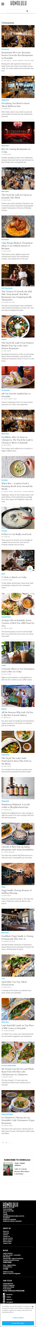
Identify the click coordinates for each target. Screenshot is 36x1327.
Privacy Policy (7, 1241)
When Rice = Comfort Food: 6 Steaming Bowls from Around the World (17, 486)
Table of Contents (20, 1169)
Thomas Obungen (17, 60)
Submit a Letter (8, 1238)
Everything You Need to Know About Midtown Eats (16, 105)
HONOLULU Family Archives (12, 1221)
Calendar (6, 1218)
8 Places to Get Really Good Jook (16, 534)
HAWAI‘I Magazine (9, 1285)
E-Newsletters (7, 1267)
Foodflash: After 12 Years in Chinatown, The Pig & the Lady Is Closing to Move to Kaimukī (17, 440)
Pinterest (9, 1299)
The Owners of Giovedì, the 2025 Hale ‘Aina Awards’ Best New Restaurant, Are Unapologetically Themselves (17, 296)
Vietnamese (5, 239)
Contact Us (6, 1236)
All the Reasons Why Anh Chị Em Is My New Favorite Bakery (17, 714)
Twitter (8, 1297)
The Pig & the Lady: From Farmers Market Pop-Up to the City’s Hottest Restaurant (18, 345)
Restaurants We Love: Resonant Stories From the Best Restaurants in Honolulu (17, 55)
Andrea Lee (7, 108)
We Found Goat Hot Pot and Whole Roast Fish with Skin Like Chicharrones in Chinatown (18, 1071)
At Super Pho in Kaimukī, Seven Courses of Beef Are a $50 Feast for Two (18, 623)
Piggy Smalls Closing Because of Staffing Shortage (17, 892)
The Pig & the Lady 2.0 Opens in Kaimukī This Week (17, 196)
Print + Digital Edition (9, 1265)
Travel (5, 1214)
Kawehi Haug (8, 809)
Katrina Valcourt (9, 302)
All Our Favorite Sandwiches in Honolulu (16, 395)
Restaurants (5, 49)
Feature (4, 339)
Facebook (9, 1294)
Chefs (3, 574)
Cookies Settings (18, 1317)
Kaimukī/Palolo (6, 617)
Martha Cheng (8, 491)
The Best (4, 531)
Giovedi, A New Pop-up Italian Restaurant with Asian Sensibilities (18, 848)
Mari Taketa (7, 60)
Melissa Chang (29, 60)
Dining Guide (5, 100)
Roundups (5, 480)
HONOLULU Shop (8, 1272)
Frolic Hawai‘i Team (10, 399)
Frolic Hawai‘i (7, 1289)
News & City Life (8, 1207)
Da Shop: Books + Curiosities (12, 1255)
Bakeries (4, 709)
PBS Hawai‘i (6, 1257)
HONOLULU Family (8, 1287)
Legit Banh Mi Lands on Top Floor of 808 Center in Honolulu (18, 1027)
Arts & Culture (8, 1211)
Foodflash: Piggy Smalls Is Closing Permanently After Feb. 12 (17, 937)
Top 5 (3, 978)
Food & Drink (7, 1209)
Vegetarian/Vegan (7, 1114)
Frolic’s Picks (5, 755)
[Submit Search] (27, 11)
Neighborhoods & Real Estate (13, 1216)
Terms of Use (7, 1243)
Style (5, 1213)
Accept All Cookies (18, 1323)
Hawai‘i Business (8, 1283)
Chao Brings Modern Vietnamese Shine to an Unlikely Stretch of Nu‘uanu (17, 245)
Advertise (6, 1233)
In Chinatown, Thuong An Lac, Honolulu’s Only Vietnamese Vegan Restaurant (18, 1120)
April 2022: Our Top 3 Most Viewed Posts (14, 983)
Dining (3, 887)
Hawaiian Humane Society (11, 1260)
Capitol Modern (7, 1253)
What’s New (5, 146)
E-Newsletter (18, 1174)
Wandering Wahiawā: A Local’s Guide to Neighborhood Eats (16, 806)
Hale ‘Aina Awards (7, 288)
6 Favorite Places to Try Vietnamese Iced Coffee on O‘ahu (18, 670)
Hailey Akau (7, 674)
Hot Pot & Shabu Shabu (9, 1065)
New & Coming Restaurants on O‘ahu (16, 150)
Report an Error (7, 1240)
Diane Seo (7, 536)
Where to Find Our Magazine (11, 1273)
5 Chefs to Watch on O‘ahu (14, 577)
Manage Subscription (21, 1171)
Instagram (9, 1302)
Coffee (4, 665)
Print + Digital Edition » (20, 1164)
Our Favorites (6, 390)
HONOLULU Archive (9, 1219)
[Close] (33, 1306)
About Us (6, 1231)
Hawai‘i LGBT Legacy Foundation (13, 1258)
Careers (5, 1235)
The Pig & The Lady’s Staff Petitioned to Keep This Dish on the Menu (16, 761)
